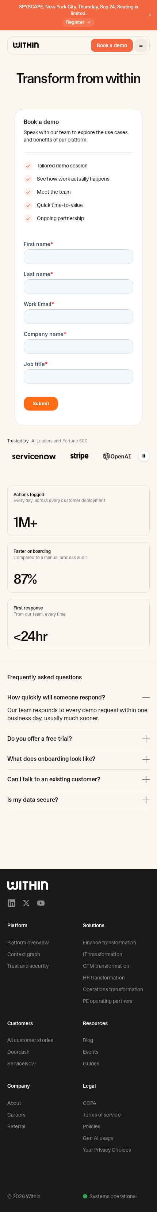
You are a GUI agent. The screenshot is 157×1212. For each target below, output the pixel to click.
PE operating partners (108, 1001)
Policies (91, 1126)
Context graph (23, 954)
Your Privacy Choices (107, 1150)
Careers (16, 1115)
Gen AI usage (98, 1138)
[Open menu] (141, 45)
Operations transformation (113, 989)
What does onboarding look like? (51, 758)
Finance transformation (109, 942)
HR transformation (104, 978)
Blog (88, 1040)
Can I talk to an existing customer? (53, 779)
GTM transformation (106, 966)
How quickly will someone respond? (56, 697)
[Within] (27, 885)
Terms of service (102, 1115)
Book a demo (112, 45)
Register (75, 22)
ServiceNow (21, 1063)
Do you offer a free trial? (39, 738)
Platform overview (28, 942)
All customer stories (30, 1040)
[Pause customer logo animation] (144, 456)
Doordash (18, 1052)
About (14, 1103)
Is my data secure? (32, 799)
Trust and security (28, 966)
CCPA (89, 1103)
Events (91, 1052)
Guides (91, 1063)
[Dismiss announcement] (149, 15)
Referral (16, 1126)
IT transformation (102, 954)
